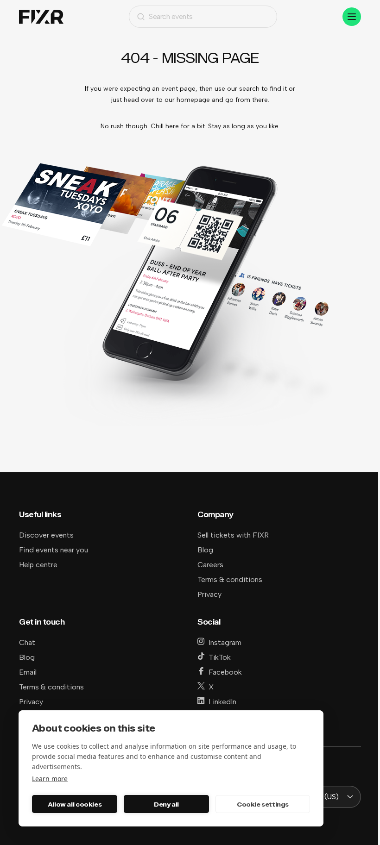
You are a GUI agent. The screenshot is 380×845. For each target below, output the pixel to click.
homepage (193, 100)
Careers (210, 564)
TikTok (220, 657)
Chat (27, 642)
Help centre (38, 564)
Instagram (225, 642)
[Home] (41, 17)
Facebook (225, 672)
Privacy (209, 594)
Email (28, 672)
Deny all (166, 804)
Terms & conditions (229, 579)
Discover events (46, 535)
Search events (171, 16)
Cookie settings (263, 804)
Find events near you (53, 549)
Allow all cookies (74, 804)
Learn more (50, 778)
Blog (205, 549)
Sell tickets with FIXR (233, 535)
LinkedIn (222, 701)
